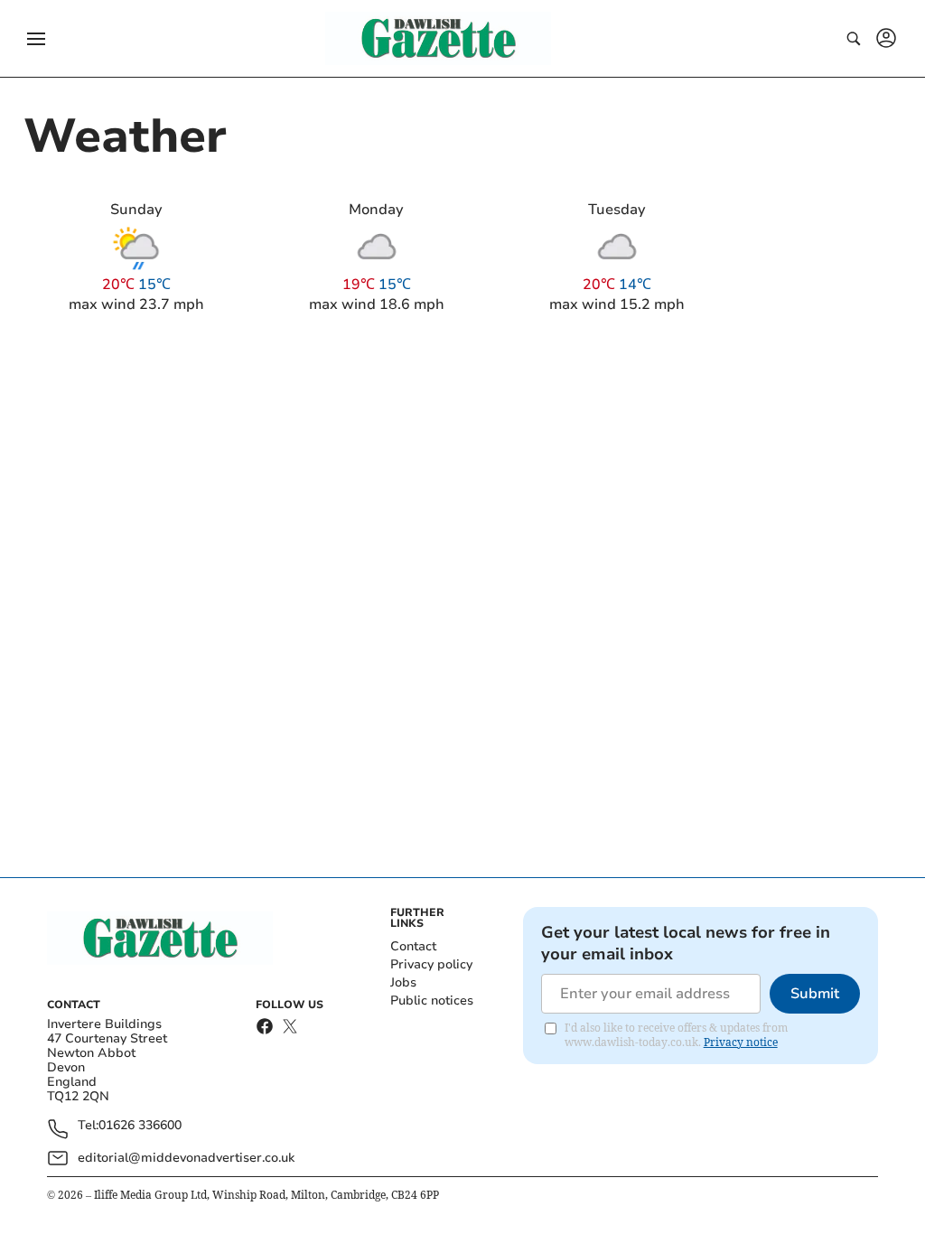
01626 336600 (140, 1126)
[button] (36, 39)
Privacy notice (741, 1042)
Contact (413, 946)
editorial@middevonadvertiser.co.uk (186, 1157)
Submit (814, 994)
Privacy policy (431, 964)
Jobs (403, 982)
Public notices (431, 1000)
